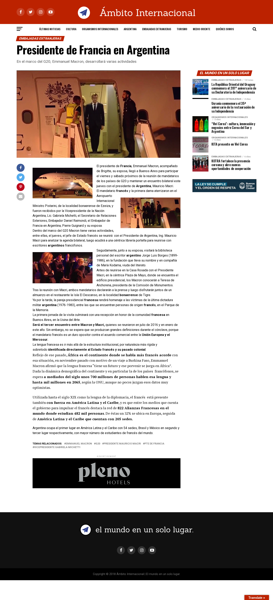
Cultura (71, 29)
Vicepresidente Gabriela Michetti (57, 447)
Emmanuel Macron (79, 443)
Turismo (182, 29)
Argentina (130, 29)
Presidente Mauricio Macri (122, 443)
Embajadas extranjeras (156, 29)
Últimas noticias (49, 29)
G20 (98, 443)
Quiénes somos (225, 29)
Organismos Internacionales (100, 29)
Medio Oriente (201, 29)
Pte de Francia (154, 443)
